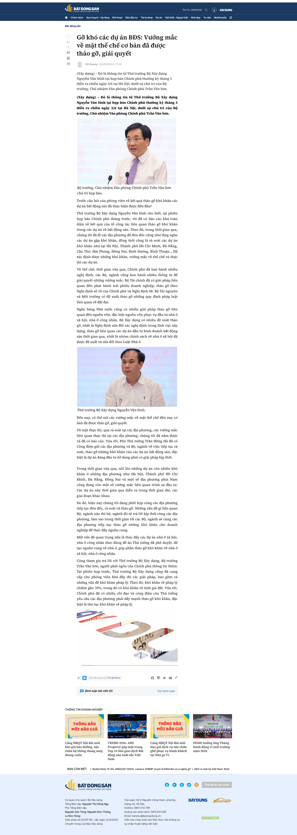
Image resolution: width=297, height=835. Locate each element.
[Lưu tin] (68, 58)
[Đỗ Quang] (80, 64)
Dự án (159, 17)
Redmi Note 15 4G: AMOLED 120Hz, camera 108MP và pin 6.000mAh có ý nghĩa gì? (141, 769)
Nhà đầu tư (131, 17)
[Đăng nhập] (214, 10)
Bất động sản (73, 26)
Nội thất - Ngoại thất (176, 17)
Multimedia (220, 17)
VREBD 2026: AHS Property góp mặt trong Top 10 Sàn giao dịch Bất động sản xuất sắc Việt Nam (125, 751)
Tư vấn (207, 17)
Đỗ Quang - (92, 64)
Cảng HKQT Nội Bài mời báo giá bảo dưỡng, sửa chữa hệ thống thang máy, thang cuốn (84, 749)
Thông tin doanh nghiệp (84, 709)
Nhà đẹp (195, 17)
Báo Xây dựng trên (98, 678)
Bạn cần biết (77, 769)
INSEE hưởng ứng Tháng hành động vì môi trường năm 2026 (211, 747)
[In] (68, 64)
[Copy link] (176, 678)
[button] (68, 37)
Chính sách (77, 17)
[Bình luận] (68, 53)
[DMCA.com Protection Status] (210, 818)
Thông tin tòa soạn (216, 784)
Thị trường (147, 17)
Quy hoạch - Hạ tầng (97, 17)
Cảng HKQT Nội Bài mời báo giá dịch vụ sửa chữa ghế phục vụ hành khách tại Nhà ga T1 (168, 749)
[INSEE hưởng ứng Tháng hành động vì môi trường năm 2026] (212, 726)
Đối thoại (117, 17)
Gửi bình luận (166, 691)
